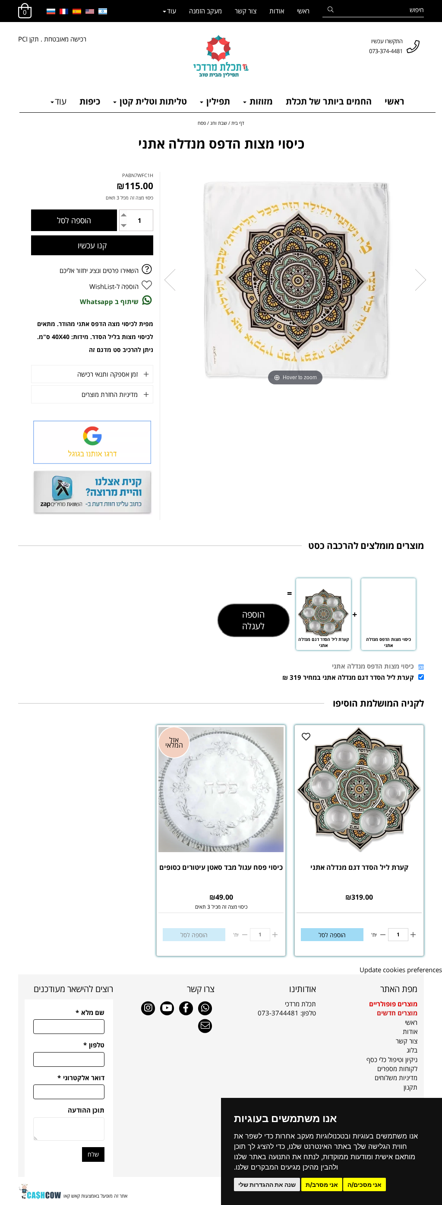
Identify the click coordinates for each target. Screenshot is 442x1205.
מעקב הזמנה (205, 10)
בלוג (412, 1050)
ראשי (303, 10)
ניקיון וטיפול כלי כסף (391, 1059)
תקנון (410, 1087)
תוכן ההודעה (86, 1110)
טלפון (93, 1044)
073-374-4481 (386, 51)
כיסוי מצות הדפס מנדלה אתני (373, 666)
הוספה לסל (332, 935)
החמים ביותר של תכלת (329, 101)
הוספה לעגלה (253, 620)
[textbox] (271, 1008)
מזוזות (260, 101)
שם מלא (90, 1012)
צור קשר (245, 10)
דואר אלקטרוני (80, 1077)
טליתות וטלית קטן (152, 101)
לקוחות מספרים (397, 1068)
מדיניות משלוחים (396, 1077)
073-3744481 (278, 1012)
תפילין (217, 101)
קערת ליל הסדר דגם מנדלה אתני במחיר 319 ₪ (348, 677)
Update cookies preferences (401, 969)
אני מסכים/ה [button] (364, 1184)
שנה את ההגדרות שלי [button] (267, 1184)
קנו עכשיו (92, 245)
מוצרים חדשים (397, 1012)
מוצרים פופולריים (393, 1003)
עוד (171, 10)
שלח (93, 1154)
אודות (276, 10)
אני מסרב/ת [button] (322, 1184)
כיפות (89, 101)
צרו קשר (201, 989)
